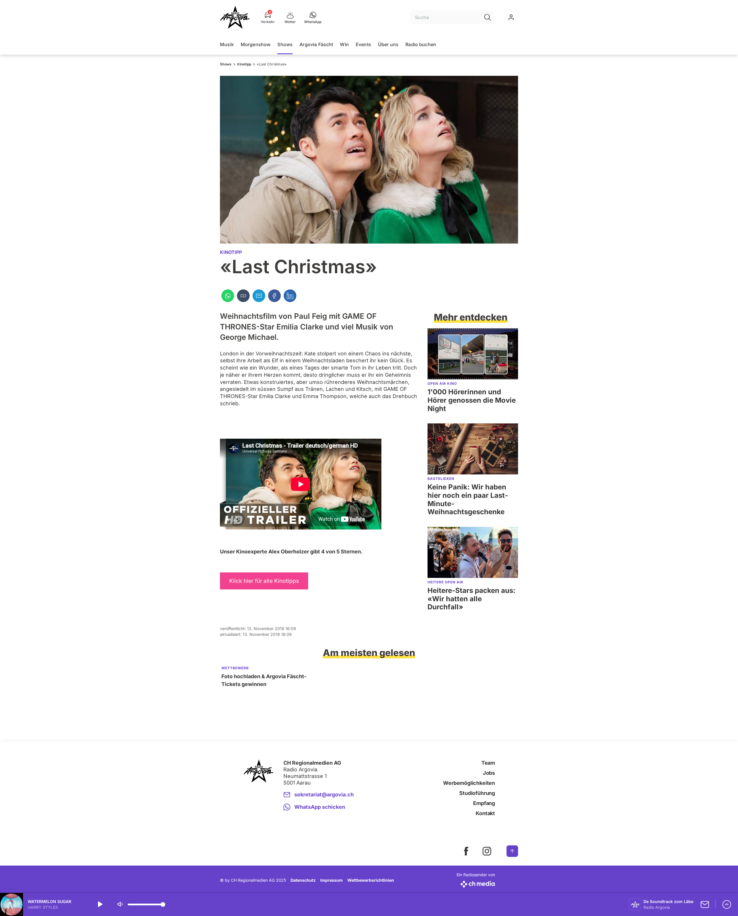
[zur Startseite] (235, 17)
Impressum (331, 880)
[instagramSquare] (487, 851)
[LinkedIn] (290, 295)
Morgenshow (256, 44)
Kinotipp (244, 64)
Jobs (489, 773)
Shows (285, 44)
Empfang (484, 803)
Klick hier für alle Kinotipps (264, 580)
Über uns (388, 44)
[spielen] (100, 904)
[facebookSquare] (466, 851)
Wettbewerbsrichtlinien (370, 880)
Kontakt (485, 813)
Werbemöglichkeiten (469, 783)
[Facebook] (274, 295)
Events (363, 44)
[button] (313, 17)
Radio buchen (420, 44)
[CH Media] (476, 883)
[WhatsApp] (227, 295)
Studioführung (477, 793)
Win (344, 44)
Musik (227, 44)
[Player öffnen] (726, 904)
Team (488, 763)
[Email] (259, 295)
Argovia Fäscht (316, 44)
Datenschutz (303, 880)
